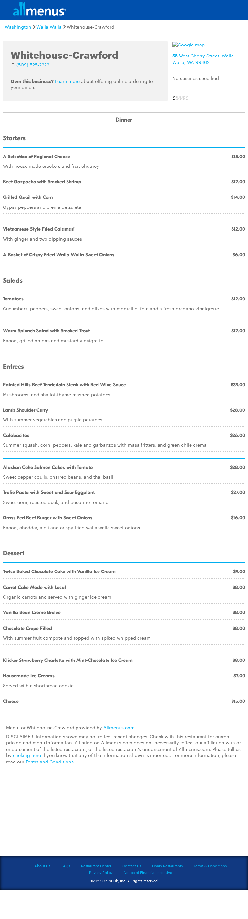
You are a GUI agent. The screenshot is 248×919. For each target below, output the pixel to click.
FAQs (65, 865)
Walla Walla (49, 26)
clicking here (27, 755)
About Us (42, 865)
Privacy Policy (101, 872)
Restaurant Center (96, 865)
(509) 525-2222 (32, 64)
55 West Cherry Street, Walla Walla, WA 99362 (203, 58)
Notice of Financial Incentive (148, 872)
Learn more (67, 81)
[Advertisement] (124, 814)
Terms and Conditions (50, 761)
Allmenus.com (119, 727)
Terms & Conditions (210, 865)
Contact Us (131, 865)
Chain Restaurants (167, 865)
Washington (18, 26)
